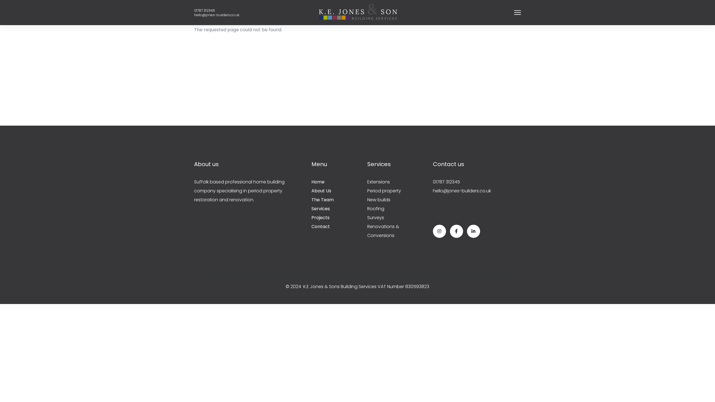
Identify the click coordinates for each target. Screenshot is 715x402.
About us (321, 191)
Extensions (378, 182)
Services (320, 208)
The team (322, 200)
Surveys (375, 217)
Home (318, 182)
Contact (320, 226)
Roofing (375, 208)
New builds (378, 200)
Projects (320, 217)
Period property (384, 191)
